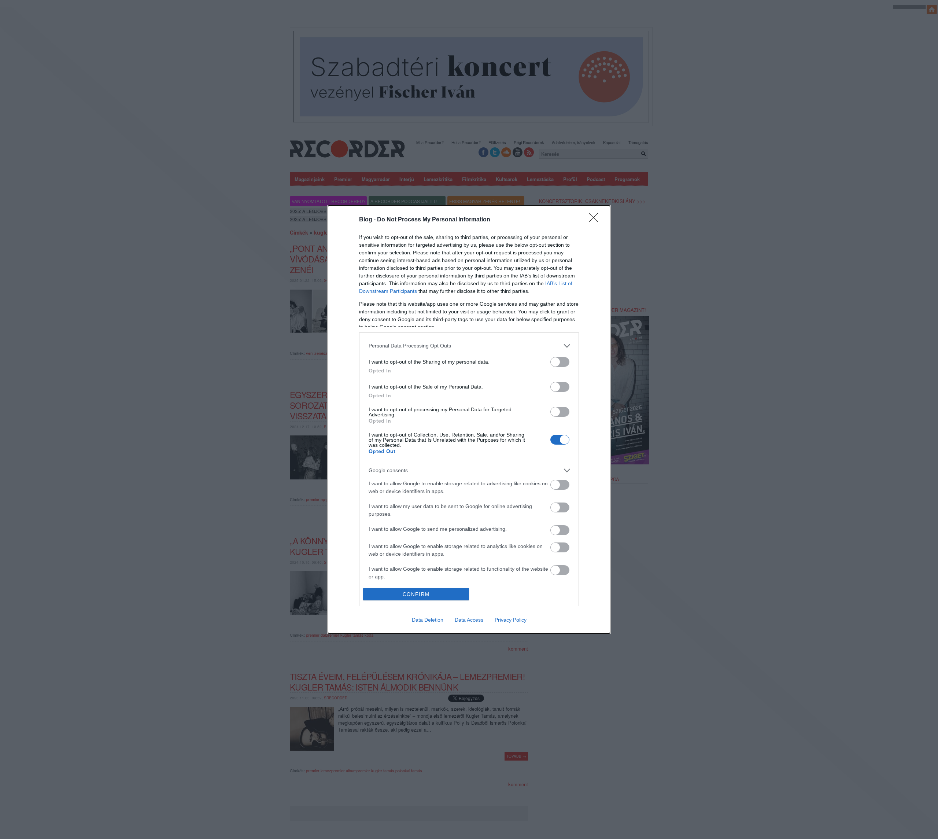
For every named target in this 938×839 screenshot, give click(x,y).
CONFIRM (416, 594)
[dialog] (469, 420)
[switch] (559, 362)
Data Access (469, 620)
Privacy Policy (511, 620)
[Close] (596, 220)
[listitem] (469, 346)
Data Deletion (427, 620)
